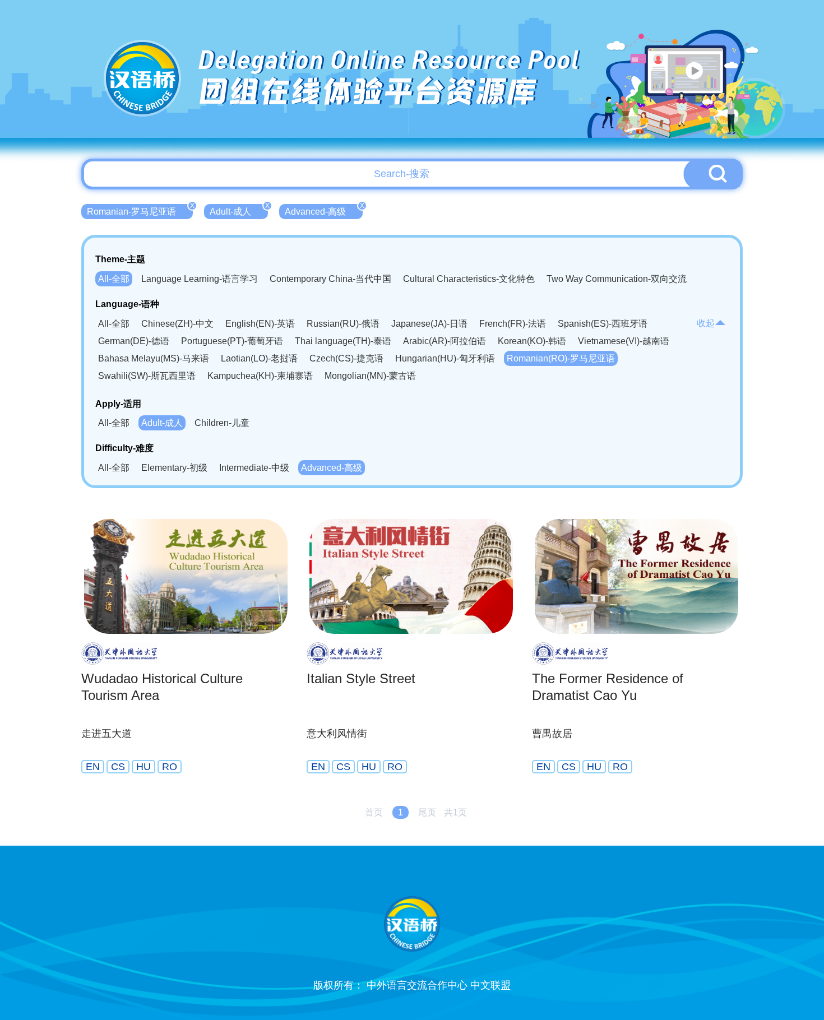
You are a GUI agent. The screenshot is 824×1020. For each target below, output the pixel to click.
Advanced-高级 (324, 210)
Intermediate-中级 (254, 467)
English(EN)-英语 (260, 323)
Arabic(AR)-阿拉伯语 (444, 341)
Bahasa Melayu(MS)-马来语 (153, 358)
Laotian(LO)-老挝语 (259, 358)
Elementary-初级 (174, 467)
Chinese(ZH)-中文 (177, 323)
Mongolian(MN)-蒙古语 (370, 376)
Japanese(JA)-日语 (429, 323)
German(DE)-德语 (133, 341)
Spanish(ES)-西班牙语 (602, 323)
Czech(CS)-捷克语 (346, 358)
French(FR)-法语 (512, 323)
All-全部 (113, 279)
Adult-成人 (239, 210)
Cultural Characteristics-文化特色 (469, 279)
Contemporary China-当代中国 (330, 279)
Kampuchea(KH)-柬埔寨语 (260, 376)
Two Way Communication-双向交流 (617, 279)
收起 (706, 323)
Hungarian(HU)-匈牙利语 (445, 358)
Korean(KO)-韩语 (532, 341)
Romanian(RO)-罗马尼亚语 (561, 358)
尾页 (427, 812)
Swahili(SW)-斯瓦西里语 (147, 376)
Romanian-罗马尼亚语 (140, 210)
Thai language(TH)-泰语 (343, 341)
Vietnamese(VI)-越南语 (623, 341)
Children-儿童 (222, 423)
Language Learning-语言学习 (199, 279)
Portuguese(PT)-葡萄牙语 (232, 341)
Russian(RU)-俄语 (343, 323)
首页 (374, 812)
